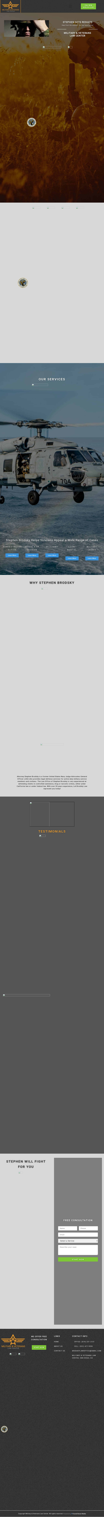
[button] (70, 6)
